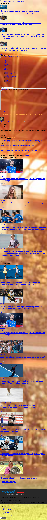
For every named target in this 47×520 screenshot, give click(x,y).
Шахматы (7, 81)
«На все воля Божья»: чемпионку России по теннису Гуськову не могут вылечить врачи (21, 204)
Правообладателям (7, 511)
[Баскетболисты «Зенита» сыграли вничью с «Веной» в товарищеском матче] (11, 425)
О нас (4, 508)
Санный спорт (9, 79)
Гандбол (7, 80)
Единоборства (7, 65)
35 (1, 288)
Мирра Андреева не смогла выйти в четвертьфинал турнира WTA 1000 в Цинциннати (21, 382)
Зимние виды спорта (10, 72)
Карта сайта (6, 512)
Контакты (5, 513)
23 (1, 184)
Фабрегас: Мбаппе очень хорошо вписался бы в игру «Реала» (19, 150)
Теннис (5, 68)
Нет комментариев (16, 121)
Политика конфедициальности (10, 515)
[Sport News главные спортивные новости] (12, 495)
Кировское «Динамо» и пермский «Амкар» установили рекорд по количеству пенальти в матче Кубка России (23, 228)
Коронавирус (8, 73)
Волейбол (5, 67)
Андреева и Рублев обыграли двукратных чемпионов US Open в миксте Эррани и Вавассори (23, 49)
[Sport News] (12, 1)
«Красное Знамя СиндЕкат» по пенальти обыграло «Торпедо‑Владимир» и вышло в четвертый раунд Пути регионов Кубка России (23, 253)
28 (1, 312)
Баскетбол (6, 64)
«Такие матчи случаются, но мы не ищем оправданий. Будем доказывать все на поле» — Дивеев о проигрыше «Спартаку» (22, 36)
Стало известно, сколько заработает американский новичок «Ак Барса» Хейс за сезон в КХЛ (20, 24)
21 (1, 259)
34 (1, 209)
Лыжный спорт (9, 77)
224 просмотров (4, 121)
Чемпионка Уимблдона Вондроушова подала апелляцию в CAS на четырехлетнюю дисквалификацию (18, 480)
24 (1, 363)
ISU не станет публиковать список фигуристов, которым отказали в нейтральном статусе (19, 406)
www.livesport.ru (10, 137)
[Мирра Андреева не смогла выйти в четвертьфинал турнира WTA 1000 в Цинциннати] (11, 377)
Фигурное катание (10, 75)
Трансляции (8, 83)
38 (1, 411)
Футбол (5, 61)
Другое (5, 71)
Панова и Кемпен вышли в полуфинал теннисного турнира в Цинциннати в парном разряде (20, 12)
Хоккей (5, 63)
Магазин (5, 60)
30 (1, 233)
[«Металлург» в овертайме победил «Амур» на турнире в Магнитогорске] (11, 449)
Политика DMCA (7, 509)
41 (1, 387)
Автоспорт (6, 69)
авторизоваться (26, 155)
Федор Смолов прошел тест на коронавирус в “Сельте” (17, 145)
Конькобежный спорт (10, 76)
